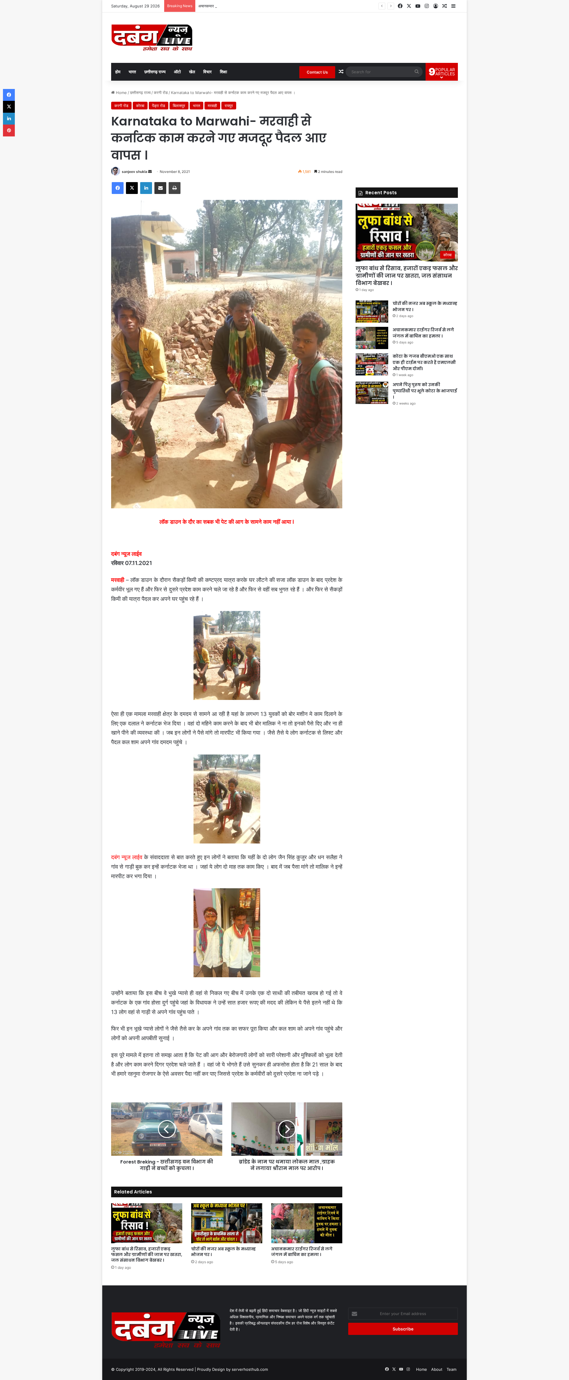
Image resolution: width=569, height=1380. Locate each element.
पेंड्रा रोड (158, 105)
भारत (132, 71)
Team (451, 1369)
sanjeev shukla (134, 171)
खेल (192, 71)
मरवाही (212, 105)
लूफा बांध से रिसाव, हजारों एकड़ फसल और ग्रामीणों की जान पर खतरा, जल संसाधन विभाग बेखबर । (146, 1254)
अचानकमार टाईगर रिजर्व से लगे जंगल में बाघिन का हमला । (239, 6)
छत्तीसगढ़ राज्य (155, 71)
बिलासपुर (179, 105)
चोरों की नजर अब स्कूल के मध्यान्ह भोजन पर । (223, 1252)
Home (121, 92)
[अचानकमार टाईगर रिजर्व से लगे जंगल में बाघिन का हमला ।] (306, 1223)
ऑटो (177, 71)
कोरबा (140, 105)
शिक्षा (223, 71)
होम (117, 71)
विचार (207, 71)
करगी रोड (161, 92)
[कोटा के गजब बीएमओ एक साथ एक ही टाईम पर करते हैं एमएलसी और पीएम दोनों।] (372, 364)
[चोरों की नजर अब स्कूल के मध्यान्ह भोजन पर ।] (226, 1223)
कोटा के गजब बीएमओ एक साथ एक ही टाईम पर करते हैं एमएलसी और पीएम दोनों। (424, 362)
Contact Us (317, 72)
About (436, 1369)
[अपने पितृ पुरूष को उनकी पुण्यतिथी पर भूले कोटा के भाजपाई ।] (372, 393)
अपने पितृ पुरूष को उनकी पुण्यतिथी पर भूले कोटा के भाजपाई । (425, 391)
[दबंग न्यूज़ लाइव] (152, 37)
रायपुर (229, 105)
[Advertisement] (407, 131)
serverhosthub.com (250, 1369)
